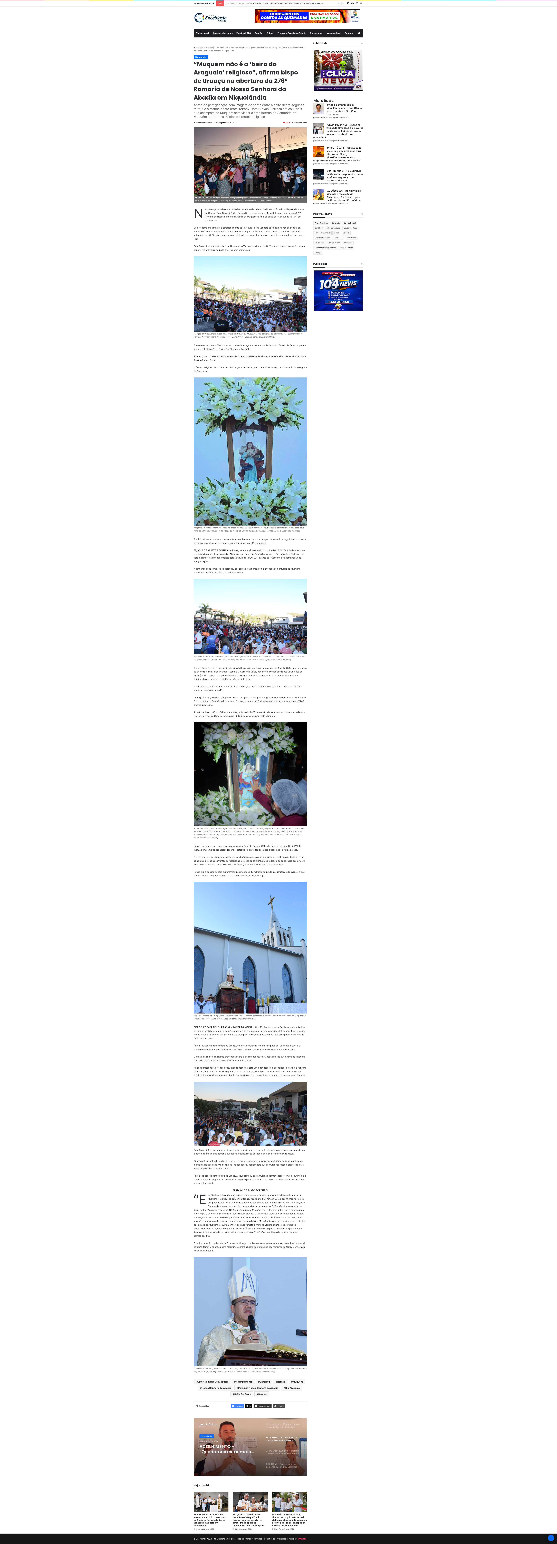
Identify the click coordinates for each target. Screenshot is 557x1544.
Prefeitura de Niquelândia (325, 248)
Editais (270, 33)
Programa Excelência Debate (291, 33)
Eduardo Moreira (333, 228)
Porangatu (348, 243)
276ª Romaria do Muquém (213, 1381)
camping (265, 1381)
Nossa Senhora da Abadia (216, 1387)
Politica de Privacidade (276, 1539)
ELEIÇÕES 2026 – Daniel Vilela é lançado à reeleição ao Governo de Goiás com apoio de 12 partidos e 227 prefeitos (344, 195)
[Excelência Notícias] (210, 17)
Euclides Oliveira (203, 123)
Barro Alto (336, 223)
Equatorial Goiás (350, 228)
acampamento (244, 1381)
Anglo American (321, 223)
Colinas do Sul (350, 223)
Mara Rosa (338, 238)
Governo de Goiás (322, 238)
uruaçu (318, 252)
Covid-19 (318, 228)
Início (198, 47)
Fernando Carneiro (322, 233)
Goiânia (346, 233)
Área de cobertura (222, 33)
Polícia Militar (334, 243)
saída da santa (242, 1394)
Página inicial (202, 33)
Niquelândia (207, 47)
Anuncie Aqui (334, 33)
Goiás (336, 233)
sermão (262, 1394)
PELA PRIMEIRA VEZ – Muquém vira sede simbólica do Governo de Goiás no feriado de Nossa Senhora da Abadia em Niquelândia (210, 1520)
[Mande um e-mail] (211, 123)
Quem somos (316, 33)
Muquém (298, 1381)
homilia (281, 1381)
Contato (349, 33)
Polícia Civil (319, 243)
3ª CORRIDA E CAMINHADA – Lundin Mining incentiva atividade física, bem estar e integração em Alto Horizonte (276, 3)
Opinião (259, 33)
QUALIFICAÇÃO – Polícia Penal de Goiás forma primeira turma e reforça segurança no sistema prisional (345, 175)
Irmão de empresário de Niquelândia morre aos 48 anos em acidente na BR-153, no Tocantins (345, 109)
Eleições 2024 (243, 33)
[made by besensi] (302, 1539)
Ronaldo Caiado (346, 248)
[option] (250, 1447)
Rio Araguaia (292, 1387)
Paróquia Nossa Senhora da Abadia (258, 1387)
